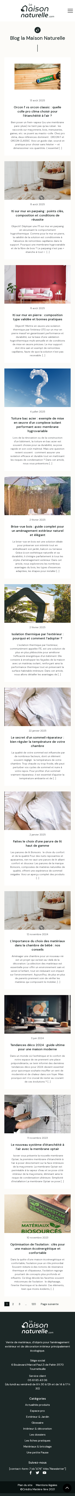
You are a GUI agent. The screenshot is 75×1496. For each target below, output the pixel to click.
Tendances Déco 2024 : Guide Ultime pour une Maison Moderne (37, 1047)
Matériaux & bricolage (38, 1446)
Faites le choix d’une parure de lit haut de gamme (37, 843)
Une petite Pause (37, 1452)
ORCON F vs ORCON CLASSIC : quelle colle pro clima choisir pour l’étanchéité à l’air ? (37, 111)
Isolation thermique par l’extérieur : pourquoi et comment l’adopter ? (37, 636)
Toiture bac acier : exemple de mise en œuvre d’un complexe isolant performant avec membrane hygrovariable (37, 424)
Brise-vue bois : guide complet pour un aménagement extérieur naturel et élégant (37, 530)
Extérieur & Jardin (37, 1417)
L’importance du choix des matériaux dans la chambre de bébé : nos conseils (37, 945)
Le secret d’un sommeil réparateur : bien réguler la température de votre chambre (37, 741)
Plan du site (25, 1485)
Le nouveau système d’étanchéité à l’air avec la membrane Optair (37, 1147)
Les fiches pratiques (37, 1440)
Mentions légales (46, 1485)
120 (34, 1304)
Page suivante (50, 1304)
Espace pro (37, 1411)
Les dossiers (38, 1434)
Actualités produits (37, 1405)
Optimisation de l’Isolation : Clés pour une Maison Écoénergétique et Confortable (37, 1248)
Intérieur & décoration (37, 1428)
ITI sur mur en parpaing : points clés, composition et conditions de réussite (37, 215)
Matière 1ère (40, 1489)
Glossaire (37, 1423)
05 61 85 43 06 (37, 1380)
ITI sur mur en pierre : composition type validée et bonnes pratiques (38, 317)
